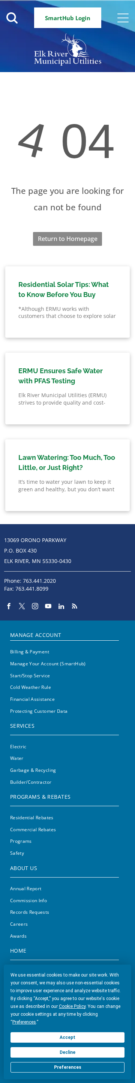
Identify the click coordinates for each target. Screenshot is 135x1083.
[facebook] (9, 607)
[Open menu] (123, 18)
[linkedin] (61, 607)
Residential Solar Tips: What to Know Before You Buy (63, 289)
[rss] (74, 607)
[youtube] (48, 607)
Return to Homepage (68, 239)
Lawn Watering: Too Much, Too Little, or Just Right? (66, 462)
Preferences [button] (24, 1022)
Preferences (67, 1067)
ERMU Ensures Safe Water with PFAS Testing (60, 376)
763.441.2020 (39, 580)
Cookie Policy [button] (72, 1006)
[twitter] (22, 607)
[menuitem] (64, 633)
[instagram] (35, 607)
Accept (67, 1037)
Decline (67, 1052)
